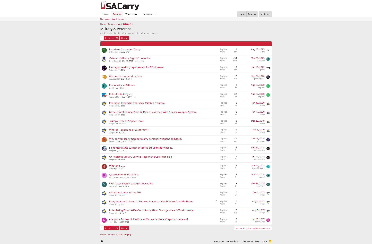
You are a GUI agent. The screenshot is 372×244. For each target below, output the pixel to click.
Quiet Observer (258, 168)
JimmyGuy (260, 141)
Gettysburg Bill (115, 61)
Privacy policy (247, 241)
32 (117, 38)
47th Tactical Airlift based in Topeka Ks (131, 183)
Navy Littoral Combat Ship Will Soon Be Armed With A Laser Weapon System (153, 112)
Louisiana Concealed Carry (124, 49)
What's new (131, 13)
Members (148, 13)
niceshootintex (259, 150)
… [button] (112, 38)
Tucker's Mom (114, 97)
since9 (111, 88)
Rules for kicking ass (120, 94)
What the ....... (117, 165)
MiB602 (112, 141)
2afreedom (113, 52)
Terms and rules (232, 241)
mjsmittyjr (113, 186)
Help (257, 241)
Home (105, 13)
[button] (139, 14)
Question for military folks (124, 174)
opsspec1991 (114, 79)
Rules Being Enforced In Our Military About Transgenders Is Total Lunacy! (151, 210)
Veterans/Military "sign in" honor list (130, 58)
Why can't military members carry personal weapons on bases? (145, 138)
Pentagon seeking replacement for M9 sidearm (136, 67)
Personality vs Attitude (122, 85)
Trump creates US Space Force (126, 121)
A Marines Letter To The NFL (125, 192)
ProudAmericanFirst (117, 177)
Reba (111, 70)
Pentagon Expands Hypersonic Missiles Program (137, 103)
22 (139, 61)
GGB (111, 168)
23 (143, 61)
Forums (117, 13)
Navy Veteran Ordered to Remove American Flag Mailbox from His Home (151, 201)
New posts (104, 19)
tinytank (261, 87)
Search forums (118, 19)
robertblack (113, 222)
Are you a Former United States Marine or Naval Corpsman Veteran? (148, 219)
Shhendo (261, 60)
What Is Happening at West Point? (128, 129)
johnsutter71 (259, 78)
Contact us (219, 241)
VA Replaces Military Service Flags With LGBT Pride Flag (140, 156)
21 (136, 61)
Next (123, 38)
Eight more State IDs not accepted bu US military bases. (141, 147)
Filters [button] (265, 43)
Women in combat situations (125, 76)
